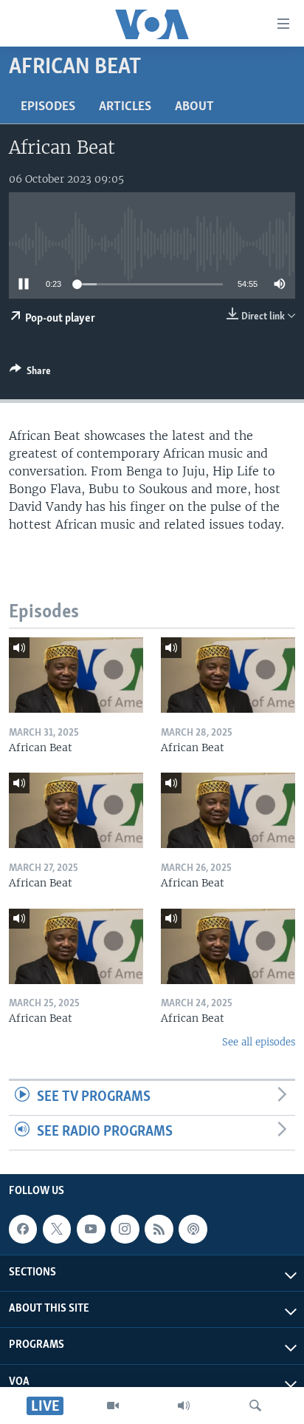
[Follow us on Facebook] (23, 1229)
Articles (125, 107)
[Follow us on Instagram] (125, 1229)
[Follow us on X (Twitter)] (57, 1229)
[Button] (30, 373)
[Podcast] (193, 1229)
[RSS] (159, 1229)
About (194, 107)
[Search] (255, 1405)
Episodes (48, 107)
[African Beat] (76, 675)
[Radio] (184, 1405)
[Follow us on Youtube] (91, 1229)
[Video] (113, 1405)
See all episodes (258, 1042)
